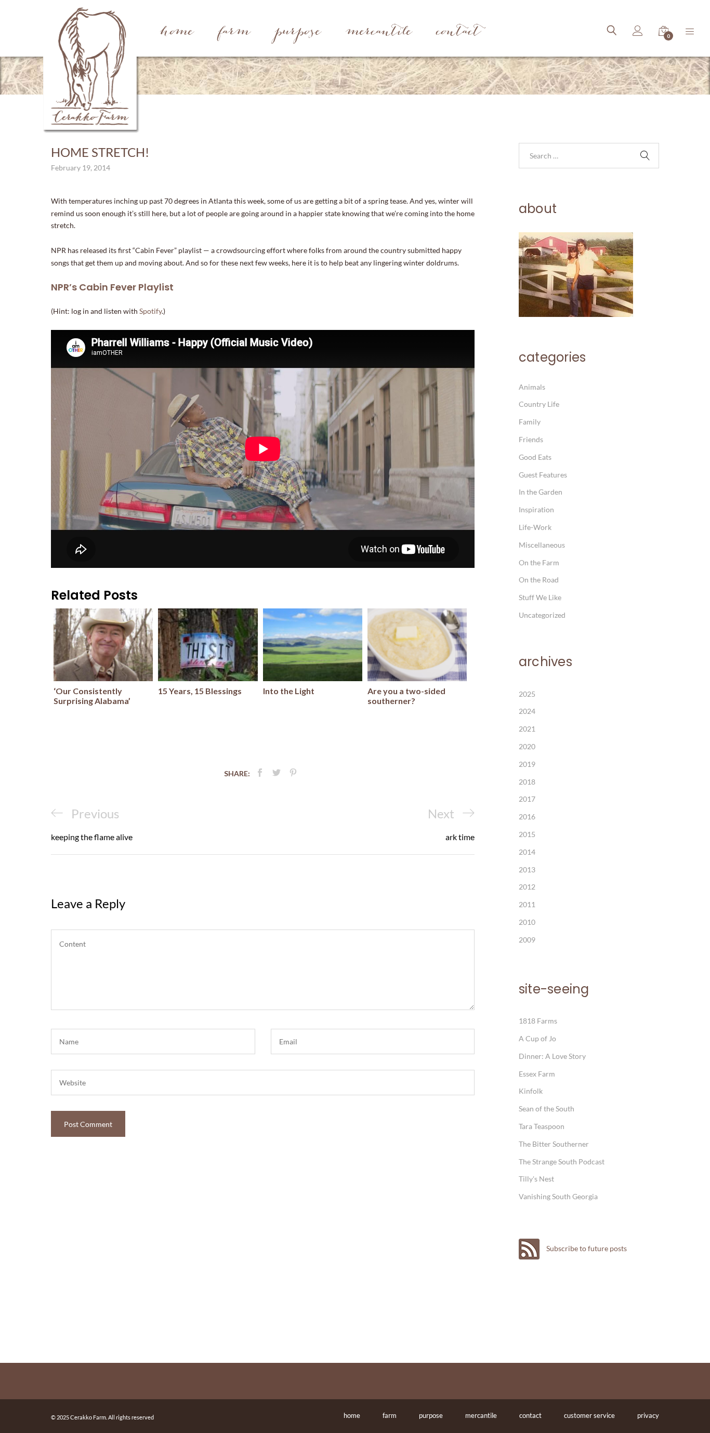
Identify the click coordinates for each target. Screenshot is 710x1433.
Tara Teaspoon (541, 1126)
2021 (527, 728)
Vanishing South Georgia (558, 1196)
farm (390, 1415)
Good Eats (535, 457)
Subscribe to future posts (586, 1248)
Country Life (539, 404)
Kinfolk (531, 1090)
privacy (648, 1415)
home (352, 1415)
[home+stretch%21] (276, 773)
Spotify (150, 311)
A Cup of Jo (537, 1038)
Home (177, 32)
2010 (527, 922)
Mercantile (379, 32)
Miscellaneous (542, 544)
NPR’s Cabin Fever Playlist (112, 287)
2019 (527, 764)
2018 (527, 781)
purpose (431, 1415)
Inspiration (536, 509)
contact (530, 1415)
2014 (527, 851)
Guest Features (543, 474)
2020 (527, 746)
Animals (532, 386)
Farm (234, 32)
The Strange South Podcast (561, 1161)
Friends (531, 439)
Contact (459, 32)
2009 (527, 939)
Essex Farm (537, 1073)
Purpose (298, 32)
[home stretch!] (260, 773)
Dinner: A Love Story (552, 1056)
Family (530, 421)
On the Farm (539, 562)
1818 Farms (538, 1020)
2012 (527, 886)
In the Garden (540, 491)
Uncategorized (542, 615)
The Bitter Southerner (554, 1143)
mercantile (481, 1415)
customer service (589, 1415)
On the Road (539, 579)
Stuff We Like (540, 597)
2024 (527, 711)
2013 (527, 869)
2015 (527, 834)
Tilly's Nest (536, 1178)
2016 (527, 816)
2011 (527, 904)
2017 (527, 798)
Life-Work (535, 527)
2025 (527, 693)
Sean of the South (546, 1108)
